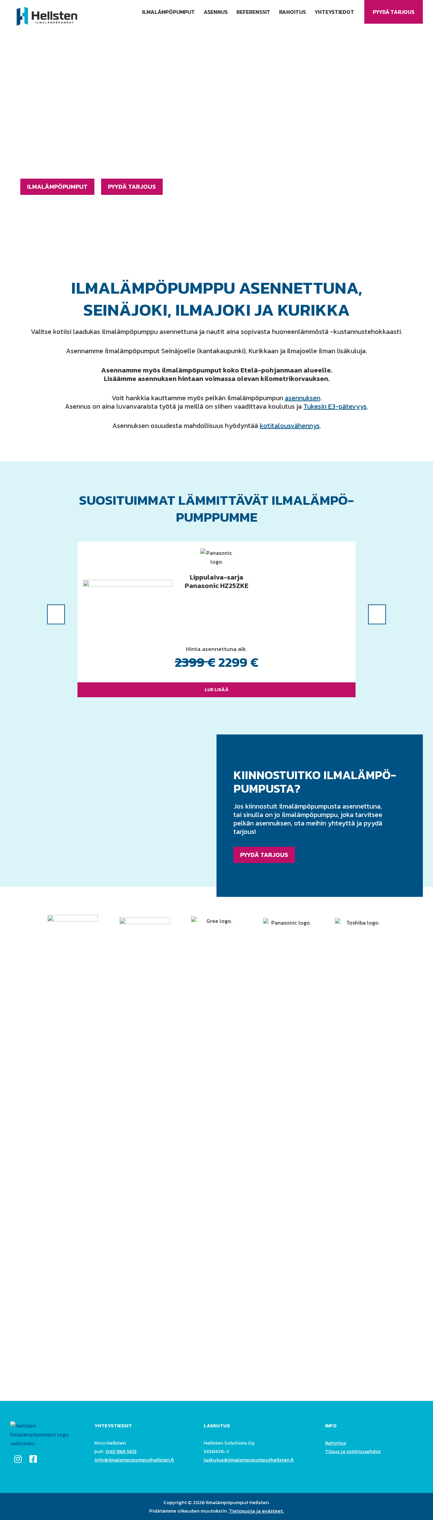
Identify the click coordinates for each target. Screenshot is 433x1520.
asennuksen (302, 398)
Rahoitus (292, 11)
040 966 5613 (121, 1451)
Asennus (216, 11)
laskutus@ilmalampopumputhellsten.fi (249, 1460)
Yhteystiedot (334, 11)
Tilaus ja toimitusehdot (353, 1451)
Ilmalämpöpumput (168, 11)
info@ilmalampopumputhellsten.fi (134, 1460)
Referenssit (253, 11)
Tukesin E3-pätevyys (335, 406)
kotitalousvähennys (290, 426)
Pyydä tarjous (393, 12)
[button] (56, 614)
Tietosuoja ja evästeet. (256, 1511)
